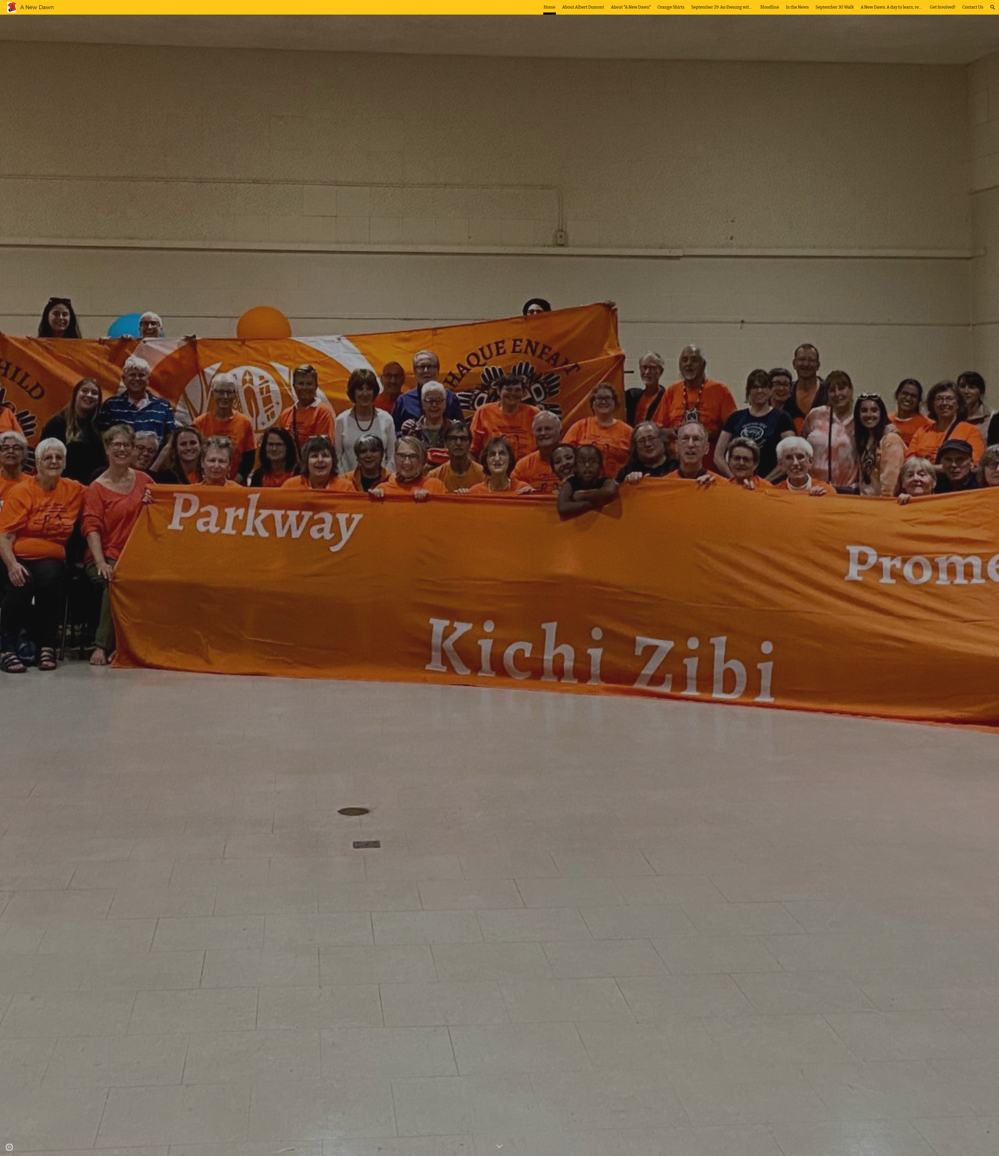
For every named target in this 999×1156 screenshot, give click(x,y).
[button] (993, 7)
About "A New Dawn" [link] (631, 7)
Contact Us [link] (972, 7)
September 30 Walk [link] (835, 7)
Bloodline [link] (769, 7)
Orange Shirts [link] (670, 7)
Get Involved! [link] (943, 7)
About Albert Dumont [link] (583, 7)
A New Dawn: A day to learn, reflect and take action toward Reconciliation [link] (892, 7)
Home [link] (549, 7)
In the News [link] (797, 7)
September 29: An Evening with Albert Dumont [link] (722, 7)
